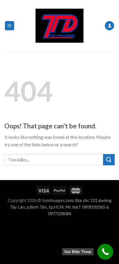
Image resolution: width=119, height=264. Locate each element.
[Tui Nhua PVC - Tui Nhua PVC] (59, 25)
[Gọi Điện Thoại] (105, 252)
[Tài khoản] (109, 26)
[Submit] (109, 159)
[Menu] (9, 26)
